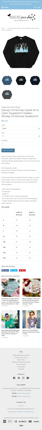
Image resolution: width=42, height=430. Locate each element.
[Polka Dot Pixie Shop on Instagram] (23, 378)
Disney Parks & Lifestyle (23, 393)
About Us (21, 406)
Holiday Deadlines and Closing (21, 355)
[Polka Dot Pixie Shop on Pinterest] (19, 378)
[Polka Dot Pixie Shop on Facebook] (14, 378)
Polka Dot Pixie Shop (21, 417)
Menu (6, 7)
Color (3, 125)
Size (2, 133)
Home (2, 28)
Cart (39, 7)
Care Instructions (21, 364)
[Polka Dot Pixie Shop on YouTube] (28, 378)
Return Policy (21, 360)
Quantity (4, 140)
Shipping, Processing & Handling (21, 362)
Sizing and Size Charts (21, 357)
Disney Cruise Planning (23, 396)
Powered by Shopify (32, 417)
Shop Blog (21, 369)
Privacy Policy (21, 366)
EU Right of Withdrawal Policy (25, 411)
